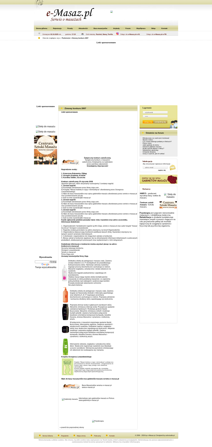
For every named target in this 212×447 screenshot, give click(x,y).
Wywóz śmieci (148, 140)
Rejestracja (57, 28)
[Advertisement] (100, 2)
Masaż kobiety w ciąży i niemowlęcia (85, 190)
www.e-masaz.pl (88, 387)
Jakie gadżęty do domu (151, 145)
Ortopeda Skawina (149, 152)
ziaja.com (95, 188)
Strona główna (41, 28)
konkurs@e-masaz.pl (70, 246)
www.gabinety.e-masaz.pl (89, 400)
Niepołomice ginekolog (150, 150)
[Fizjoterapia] (98, 421)
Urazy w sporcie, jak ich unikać (154, 153)
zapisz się (162, 170)
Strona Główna (47, 436)
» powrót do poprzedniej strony (72, 427)
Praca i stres (147, 143)
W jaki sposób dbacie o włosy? (153, 148)
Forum (128, 28)
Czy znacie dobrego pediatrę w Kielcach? (157, 141)
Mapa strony (81, 436)
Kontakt (164, 28)
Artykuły (116, 28)
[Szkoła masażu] (45, 163)
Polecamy (97, 436)
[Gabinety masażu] (70, 399)
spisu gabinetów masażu (98, 194)
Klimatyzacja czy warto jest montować (156, 138)
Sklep (153, 28)
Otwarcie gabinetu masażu (152, 147)
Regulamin (65, 436)
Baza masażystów (100, 28)
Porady (70, 28)
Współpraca (140, 28)
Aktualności (83, 28)
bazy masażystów (77, 194)
